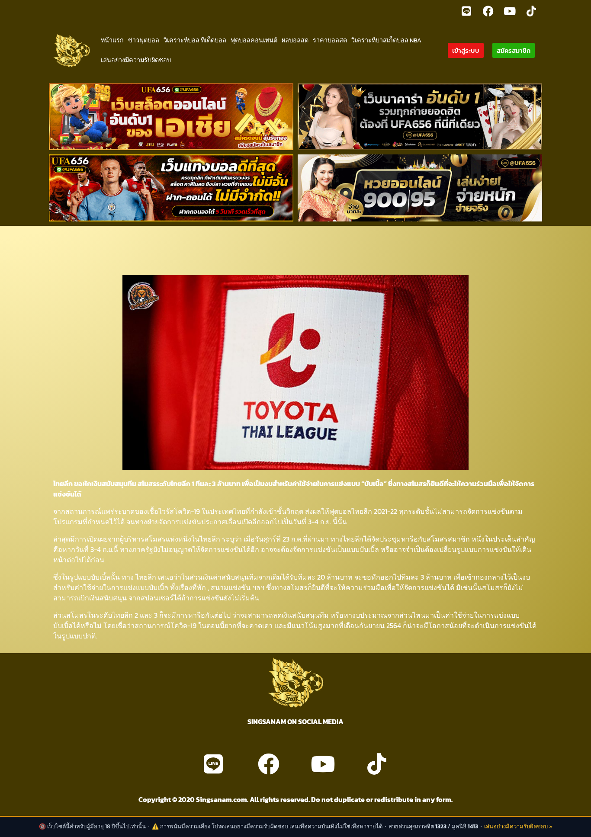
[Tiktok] (531, 11)
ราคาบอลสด (330, 40)
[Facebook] (488, 11)
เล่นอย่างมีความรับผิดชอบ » (518, 826)
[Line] (466, 11)
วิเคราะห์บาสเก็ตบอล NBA (386, 40)
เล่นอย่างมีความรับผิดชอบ (136, 60)
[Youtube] (509, 11)
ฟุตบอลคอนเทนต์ (254, 40)
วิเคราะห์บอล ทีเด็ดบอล (195, 40)
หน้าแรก (112, 40)
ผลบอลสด (295, 40)
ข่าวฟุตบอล (143, 40)
